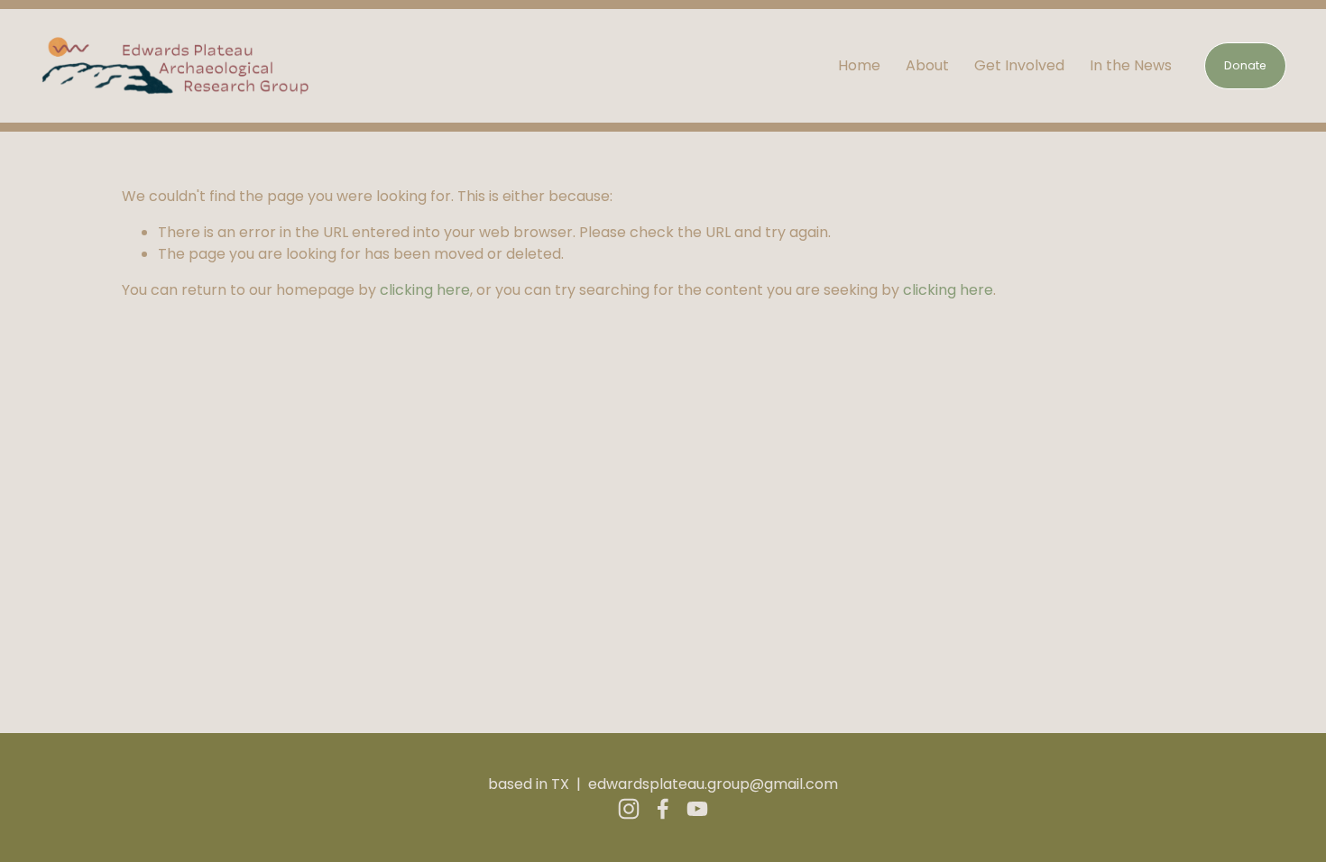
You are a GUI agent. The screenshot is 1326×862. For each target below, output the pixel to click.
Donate (1245, 65)
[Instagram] (629, 809)
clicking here (425, 290)
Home (859, 65)
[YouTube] (697, 809)
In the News (1131, 65)
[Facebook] (663, 809)
